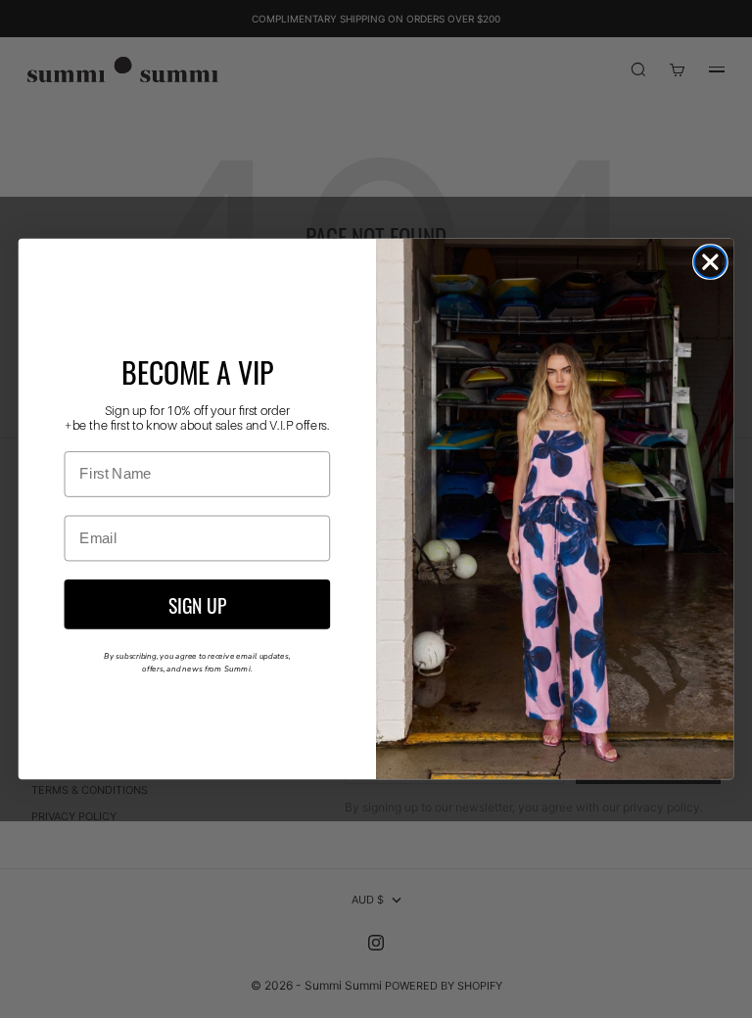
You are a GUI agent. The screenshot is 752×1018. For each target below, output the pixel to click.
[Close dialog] (710, 262)
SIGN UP (197, 603)
